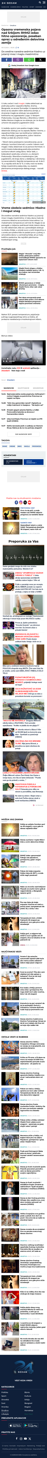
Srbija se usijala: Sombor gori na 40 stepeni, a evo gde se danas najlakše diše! (32, 826)
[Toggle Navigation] (44, 2)
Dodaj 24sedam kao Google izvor (25, 65)
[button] (22, 352)
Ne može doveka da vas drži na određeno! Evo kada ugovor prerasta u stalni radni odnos (32, 1342)
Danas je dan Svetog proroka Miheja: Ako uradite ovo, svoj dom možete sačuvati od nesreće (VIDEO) (32, 1201)
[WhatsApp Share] (29, 60)
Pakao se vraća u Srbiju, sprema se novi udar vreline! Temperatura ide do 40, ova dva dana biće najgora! (32, 1092)
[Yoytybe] (25, 1439)
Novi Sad (28, 1414)
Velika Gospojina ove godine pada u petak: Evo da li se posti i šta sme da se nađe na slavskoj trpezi (32, 1217)
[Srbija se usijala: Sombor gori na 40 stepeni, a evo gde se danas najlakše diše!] (10, 830)
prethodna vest (27, 508)
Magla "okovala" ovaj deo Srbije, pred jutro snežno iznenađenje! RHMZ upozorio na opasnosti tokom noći (32, 257)
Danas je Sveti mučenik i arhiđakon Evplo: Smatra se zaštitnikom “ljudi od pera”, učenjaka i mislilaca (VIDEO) (32, 1185)
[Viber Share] (18, 60)
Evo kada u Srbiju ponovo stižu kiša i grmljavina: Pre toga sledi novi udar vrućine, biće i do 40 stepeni (32, 991)
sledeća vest (26, 523)
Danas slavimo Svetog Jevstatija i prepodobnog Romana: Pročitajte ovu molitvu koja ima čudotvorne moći (32, 1264)
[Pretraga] (40, 2)
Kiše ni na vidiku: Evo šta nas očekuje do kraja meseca (32, 1293)
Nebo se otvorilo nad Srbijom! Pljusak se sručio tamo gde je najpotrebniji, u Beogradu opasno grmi (32, 890)
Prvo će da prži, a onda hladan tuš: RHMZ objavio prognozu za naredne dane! (31, 512)
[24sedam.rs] (9, 3)
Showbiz (38, 7)
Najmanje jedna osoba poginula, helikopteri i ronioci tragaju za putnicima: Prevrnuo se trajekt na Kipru (26, 396)
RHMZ (4, 171)
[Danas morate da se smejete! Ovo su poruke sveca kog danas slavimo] (10, 1235)
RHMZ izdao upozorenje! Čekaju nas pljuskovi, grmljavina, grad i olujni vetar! (30, 859)
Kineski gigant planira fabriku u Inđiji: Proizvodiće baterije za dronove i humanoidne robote (23, 412)
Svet (45, 7)
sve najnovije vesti (23, 434)
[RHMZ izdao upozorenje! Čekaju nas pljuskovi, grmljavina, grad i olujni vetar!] (10, 861)
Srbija (22, 945)
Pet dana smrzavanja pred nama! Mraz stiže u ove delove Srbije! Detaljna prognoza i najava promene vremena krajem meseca (31, 301)
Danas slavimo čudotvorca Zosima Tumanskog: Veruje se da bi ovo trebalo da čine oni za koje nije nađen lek (33, 1022)
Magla (27, 446)
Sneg (19, 446)
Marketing (31, 1446)
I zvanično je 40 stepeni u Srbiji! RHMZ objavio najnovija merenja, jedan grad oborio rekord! (32, 1326)
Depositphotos (39, 1449)
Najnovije (5, 7)
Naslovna (4, 25)
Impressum (21, 1446)
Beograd (28, 1403)
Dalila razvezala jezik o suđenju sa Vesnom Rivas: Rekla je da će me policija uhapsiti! (25, 427)
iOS (18, 368)
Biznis (27, 1392)
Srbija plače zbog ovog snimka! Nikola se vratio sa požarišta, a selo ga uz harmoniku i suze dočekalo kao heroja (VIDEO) (31, 1310)
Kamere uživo (15, 7)
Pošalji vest (40, 1446)
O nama (5, 1446)
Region (27, 1407)
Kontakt (12, 1446)
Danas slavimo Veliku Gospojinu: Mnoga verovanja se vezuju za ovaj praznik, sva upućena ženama (32, 1045)
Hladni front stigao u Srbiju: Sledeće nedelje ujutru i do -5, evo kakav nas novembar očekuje (31, 271)
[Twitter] (25, 502)
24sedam (5, 370)
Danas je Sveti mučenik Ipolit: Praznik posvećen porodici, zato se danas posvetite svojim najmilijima (33, 1170)
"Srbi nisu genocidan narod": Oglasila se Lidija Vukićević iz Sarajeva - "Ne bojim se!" (25, 404)
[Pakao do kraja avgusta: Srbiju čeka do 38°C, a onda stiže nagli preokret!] (10, 876)
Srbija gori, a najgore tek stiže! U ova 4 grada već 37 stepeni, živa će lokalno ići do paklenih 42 (32, 937)
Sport (32, 7)
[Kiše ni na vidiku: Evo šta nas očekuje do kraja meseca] (10, 1297)
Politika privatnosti (10, 1449)
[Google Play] (31, 1425)
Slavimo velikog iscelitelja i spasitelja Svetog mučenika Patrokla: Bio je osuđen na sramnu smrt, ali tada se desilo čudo (32, 1248)
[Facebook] (16, 502)
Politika (25, 7)
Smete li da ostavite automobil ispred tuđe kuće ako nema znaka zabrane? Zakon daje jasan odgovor (32, 960)
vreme (12, 446)
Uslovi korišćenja (25, 1449)
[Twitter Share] (40, 60)
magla (22, 103)
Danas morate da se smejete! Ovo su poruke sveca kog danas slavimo (32, 1231)
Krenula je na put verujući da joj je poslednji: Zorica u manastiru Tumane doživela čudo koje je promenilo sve (32, 1006)
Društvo (13, 25)
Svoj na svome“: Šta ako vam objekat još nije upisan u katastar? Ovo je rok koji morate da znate (32, 975)
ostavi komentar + (31, 462)
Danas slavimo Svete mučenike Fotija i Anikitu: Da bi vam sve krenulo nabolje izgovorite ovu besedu (32, 1107)
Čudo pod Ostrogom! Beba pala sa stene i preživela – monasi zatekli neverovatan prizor (32, 1154)
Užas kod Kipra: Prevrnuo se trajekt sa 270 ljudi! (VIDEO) (24, 420)
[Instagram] (20, 502)
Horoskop (28, 1410)
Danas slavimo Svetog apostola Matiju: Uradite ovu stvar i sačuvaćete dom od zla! (32, 1076)
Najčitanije (23, 388)
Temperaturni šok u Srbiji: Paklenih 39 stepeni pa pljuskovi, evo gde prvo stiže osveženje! (32, 921)
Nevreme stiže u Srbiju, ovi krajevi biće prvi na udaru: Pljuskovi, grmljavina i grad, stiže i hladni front (32, 1139)
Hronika (5, 1407)
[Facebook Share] (6, 60)
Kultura (27, 1396)
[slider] (22, 358)
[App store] (15, 1425)
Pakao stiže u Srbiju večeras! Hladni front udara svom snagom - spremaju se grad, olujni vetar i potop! (32, 1123)
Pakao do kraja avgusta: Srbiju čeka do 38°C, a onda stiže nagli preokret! (31, 873)
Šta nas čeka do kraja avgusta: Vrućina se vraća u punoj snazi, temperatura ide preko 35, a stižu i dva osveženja (32, 905)
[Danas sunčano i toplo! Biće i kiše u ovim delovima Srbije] (10, 845)
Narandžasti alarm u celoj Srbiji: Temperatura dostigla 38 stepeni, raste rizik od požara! (32, 527)
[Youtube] (29, 502)
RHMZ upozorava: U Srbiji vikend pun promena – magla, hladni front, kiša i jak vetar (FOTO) (31, 286)
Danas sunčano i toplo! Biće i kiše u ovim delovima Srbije (32, 841)
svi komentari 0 (12, 462)
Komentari (38, 388)
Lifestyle (5, 1414)
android (26, 368)
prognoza (36, 446)
